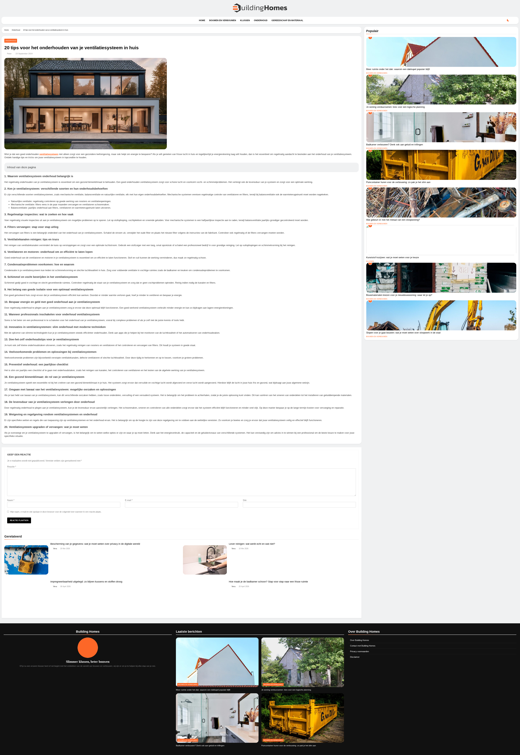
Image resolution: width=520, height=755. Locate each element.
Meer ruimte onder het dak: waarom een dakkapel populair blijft (398, 69)
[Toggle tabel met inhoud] (353, 167)
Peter (9, 54)
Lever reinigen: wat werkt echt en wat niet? (252, 544)
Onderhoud (260, 20)
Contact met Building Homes (362, 646)
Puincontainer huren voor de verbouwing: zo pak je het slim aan (398, 182)
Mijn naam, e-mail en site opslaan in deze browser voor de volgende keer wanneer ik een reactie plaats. (55, 512)
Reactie (11, 467)
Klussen (245, 20)
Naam (10, 500)
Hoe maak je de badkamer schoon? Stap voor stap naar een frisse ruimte (268, 581)
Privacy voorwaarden (359, 651)
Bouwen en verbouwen (222, 20)
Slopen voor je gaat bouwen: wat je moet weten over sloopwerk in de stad (403, 332)
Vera (55, 548)
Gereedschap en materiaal (287, 20)
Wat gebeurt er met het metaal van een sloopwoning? (393, 220)
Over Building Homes (359, 640)
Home (202, 20)
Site (245, 500)
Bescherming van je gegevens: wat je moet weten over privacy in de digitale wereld (95, 544)
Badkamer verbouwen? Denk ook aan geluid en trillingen (394, 144)
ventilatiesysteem (48, 154)
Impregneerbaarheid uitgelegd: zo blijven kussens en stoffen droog (86, 581)
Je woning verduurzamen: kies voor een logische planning (395, 107)
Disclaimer (355, 657)
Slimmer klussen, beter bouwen (87, 661)
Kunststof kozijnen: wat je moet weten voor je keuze (392, 257)
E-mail (129, 500)
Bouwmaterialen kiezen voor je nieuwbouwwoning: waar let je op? (399, 295)
